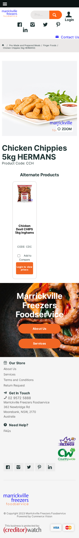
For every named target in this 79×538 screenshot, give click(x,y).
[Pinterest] (40, 467)
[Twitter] (49, 25)
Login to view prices (24, 268)
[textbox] (40, 15)
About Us (39, 328)
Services (39, 343)
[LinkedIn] (29, 31)
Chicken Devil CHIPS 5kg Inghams (24, 229)
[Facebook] (23, 25)
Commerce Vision (42, 516)
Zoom (67, 129)
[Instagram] (36, 25)
